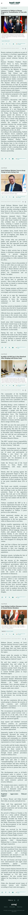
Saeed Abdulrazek (6, 39)
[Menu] (1, 2)
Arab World (4, 7)
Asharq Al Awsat (9, 630)
